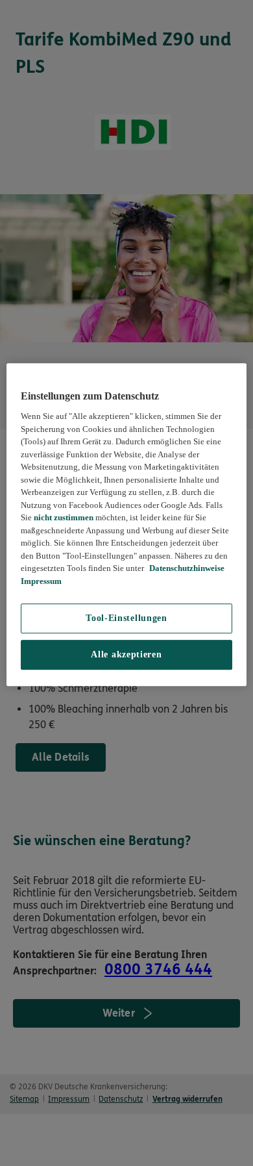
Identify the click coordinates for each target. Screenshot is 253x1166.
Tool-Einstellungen (126, 619)
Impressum (41, 581)
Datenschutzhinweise (185, 569)
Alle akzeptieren (126, 655)
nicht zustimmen (63, 517)
